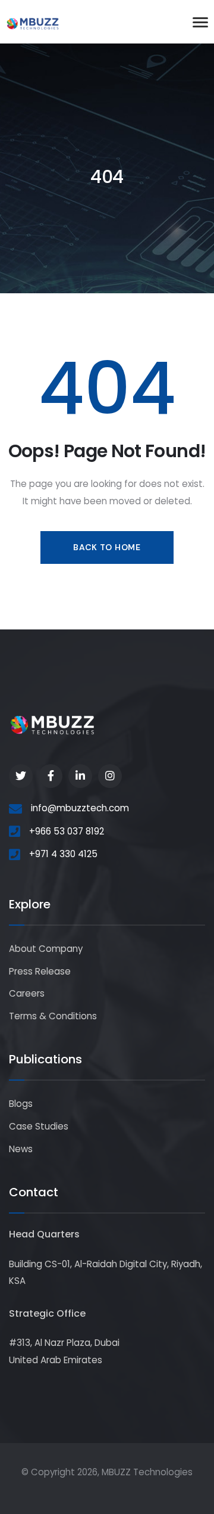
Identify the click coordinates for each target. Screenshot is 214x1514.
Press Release (40, 971)
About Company (46, 948)
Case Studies (38, 1126)
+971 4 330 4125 (63, 854)
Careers (27, 993)
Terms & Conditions (53, 1016)
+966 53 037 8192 (66, 831)
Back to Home (106, 547)
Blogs (21, 1103)
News (21, 1149)
